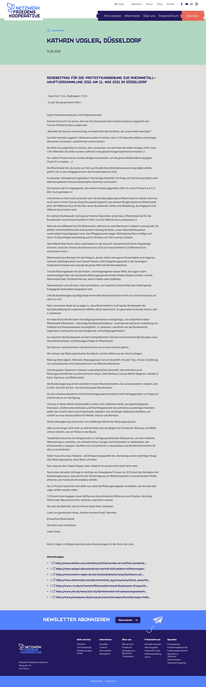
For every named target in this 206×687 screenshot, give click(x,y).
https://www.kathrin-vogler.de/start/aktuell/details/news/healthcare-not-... (100, 574)
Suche (121, 4)
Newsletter (136, 4)
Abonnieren (125, 619)
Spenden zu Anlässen (173, 655)
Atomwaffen (105, 650)
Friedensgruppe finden (84, 652)
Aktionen (81, 644)
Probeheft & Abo (152, 650)
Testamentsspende (176, 663)
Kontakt (170, 4)
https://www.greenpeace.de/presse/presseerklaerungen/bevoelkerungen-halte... (103, 597)
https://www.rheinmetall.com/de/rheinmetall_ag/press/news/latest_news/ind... (103, 580)
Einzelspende (173, 644)
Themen (103, 647)
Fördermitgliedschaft (177, 647)
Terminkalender (84, 647)
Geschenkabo (174, 659)
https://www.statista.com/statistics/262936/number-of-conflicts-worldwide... (101, 563)
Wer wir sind (127, 644)
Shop (159, 4)
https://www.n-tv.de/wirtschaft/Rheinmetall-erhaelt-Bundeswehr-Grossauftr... (102, 585)
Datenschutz (96, 681)
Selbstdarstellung (153, 654)
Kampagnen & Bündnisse (128, 652)
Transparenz (128, 656)
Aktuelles (103, 644)
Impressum (110, 681)
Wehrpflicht (104, 654)
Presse (149, 4)
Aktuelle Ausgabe (153, 644)
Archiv (148, 657)
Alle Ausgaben (151, 647)
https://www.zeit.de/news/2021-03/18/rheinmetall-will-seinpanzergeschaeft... (101, 591)
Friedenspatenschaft (177, 650)
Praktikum (127, 647)
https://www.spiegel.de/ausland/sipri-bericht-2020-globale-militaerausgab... (101, 568)
